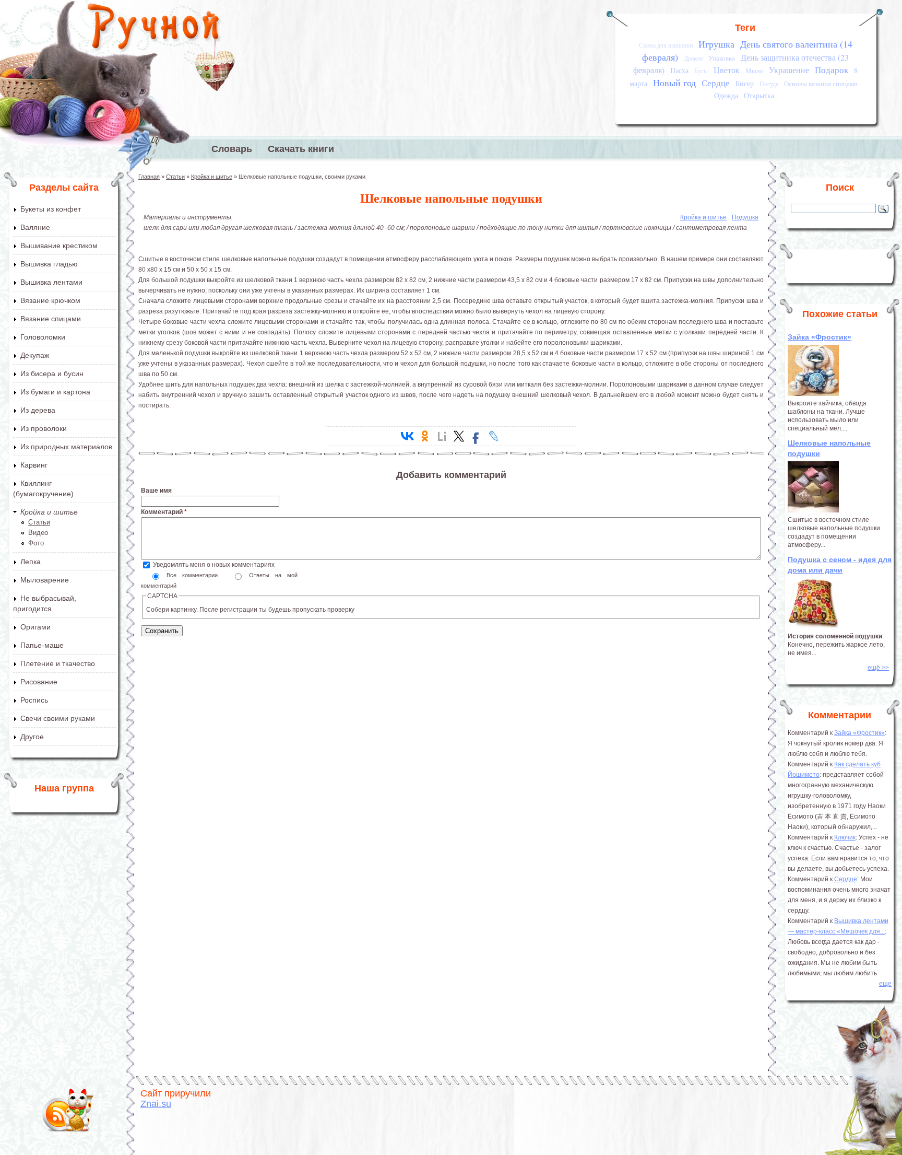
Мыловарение (44, 580)
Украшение (789, 70)
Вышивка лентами (51, 282)
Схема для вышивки (666, 45)
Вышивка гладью (49, 264)
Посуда (768, 84)
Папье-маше (42, 645)
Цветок (727, 70)
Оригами (35, 627)
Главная (149, 176)
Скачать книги (301, 149)
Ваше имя (156, 490)
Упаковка (721, 58)
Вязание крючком (50, 300)
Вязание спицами (50, 318)
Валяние (35, 227)
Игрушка (716, 44)
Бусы (701, 71)
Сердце (716, 83)
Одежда (726, 95)
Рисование (38, 682)
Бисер (744, 83)
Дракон (693, 58)
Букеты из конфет (50, 209)
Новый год (674, 82)
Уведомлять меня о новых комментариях (214, 564)
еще (885, 983)
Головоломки (42, 337)
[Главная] (154, 28)
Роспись (34, 700)
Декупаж (34, 355)
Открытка (759, 95)
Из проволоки (43, 428)
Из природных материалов (66, 446)
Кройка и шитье (49, 512)
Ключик (845, 837)
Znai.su (155, 1104)
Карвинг (34, 465)
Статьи (39, 522)
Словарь (231, 149)
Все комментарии (195, 575)
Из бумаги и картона (55, 392)
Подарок (831, 70)
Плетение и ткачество (57, 663)
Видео (38, 532)
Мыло (754, 70)
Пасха (679, 70)
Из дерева (37, 410)
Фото (36, 543)
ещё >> (878, 667)
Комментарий (164, 512)
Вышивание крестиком (59, 245)
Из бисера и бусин (52, 373)
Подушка (745, 217)
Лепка (30, 561)
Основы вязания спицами (821, 83)
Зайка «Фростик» (819, 337)
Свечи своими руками (57, 718)
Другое (32, 736)
